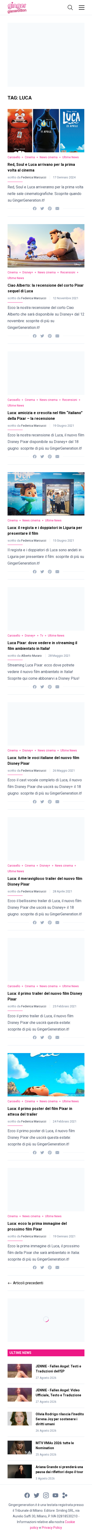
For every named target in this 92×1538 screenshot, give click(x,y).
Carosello (14, 157)
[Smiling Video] (65, 1495)
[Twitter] (42, 208)
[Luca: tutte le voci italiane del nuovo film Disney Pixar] (46, 724)
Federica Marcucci (34, 177)
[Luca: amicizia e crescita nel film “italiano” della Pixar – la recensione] (46, 373)
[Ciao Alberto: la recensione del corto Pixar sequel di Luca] (46, 245)
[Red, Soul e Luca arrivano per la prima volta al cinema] (46, 130)
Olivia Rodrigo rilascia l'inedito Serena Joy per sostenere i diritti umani (60, 1419)
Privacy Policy (52, 1527)
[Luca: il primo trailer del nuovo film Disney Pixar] (46, 959)
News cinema (49, 157)
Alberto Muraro (31, 655)
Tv (41, 635)
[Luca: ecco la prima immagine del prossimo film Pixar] (46, 1189)
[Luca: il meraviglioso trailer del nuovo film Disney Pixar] (46, 838)
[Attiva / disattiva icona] (70, 7)
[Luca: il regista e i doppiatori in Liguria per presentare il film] (46, 494)
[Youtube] (55, 1495)
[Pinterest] (50, 208)
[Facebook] (35, 208)
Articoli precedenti (25, 1283)
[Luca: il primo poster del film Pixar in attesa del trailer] (46, 1074)
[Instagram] (46, 1495)
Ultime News (70, 157)
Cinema (30, 157)
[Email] (57, 208)
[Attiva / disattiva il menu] (81, 7)
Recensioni (67, 272)
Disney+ (27, 272)
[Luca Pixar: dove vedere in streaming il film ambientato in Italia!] (46, 608)
